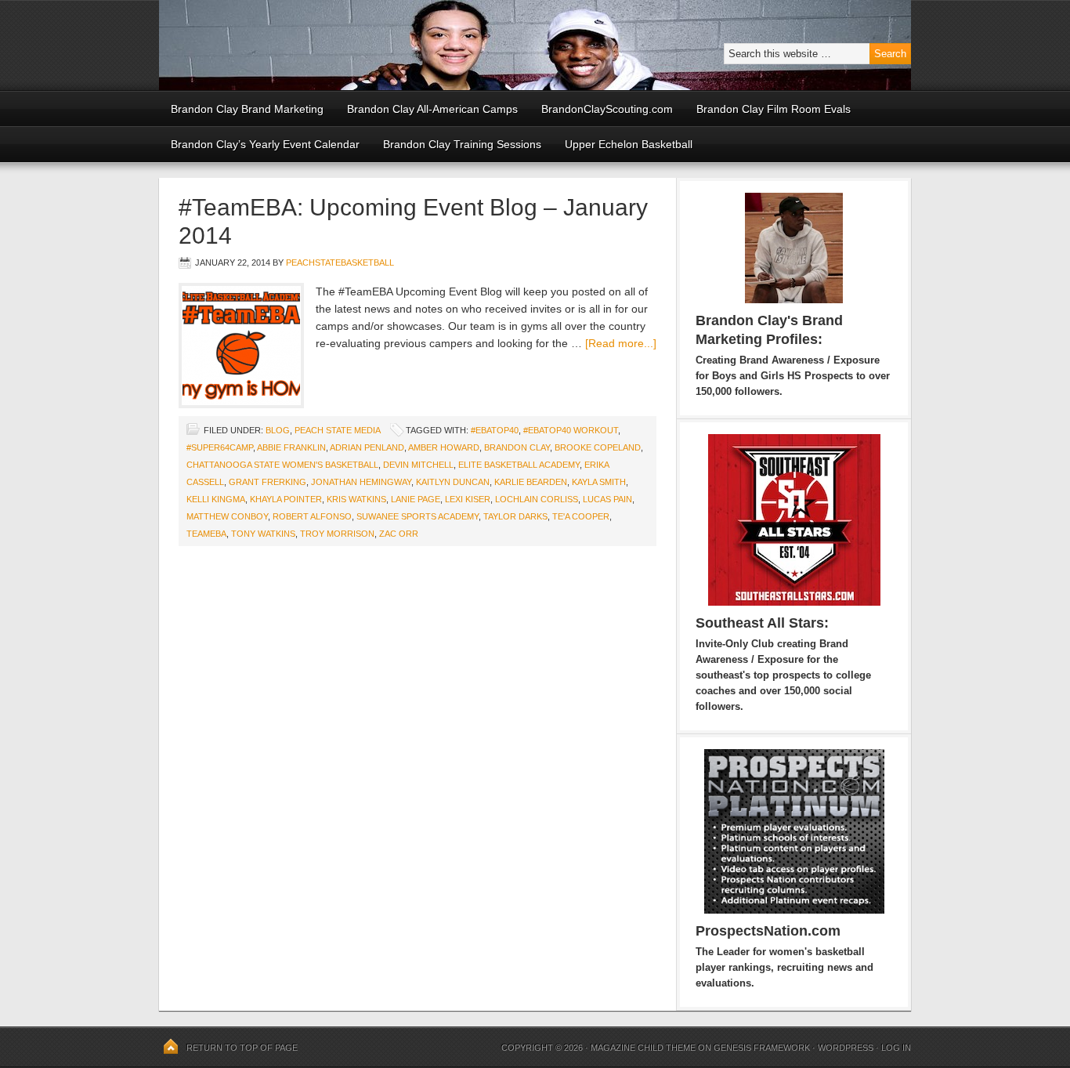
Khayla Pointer (286, 499)
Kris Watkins (356, 499)
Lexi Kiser (467, 499)
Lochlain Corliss (536, 499)
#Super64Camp (219, 447)
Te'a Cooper (580, 516)
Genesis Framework (762, 1047)
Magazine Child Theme (643, 1047)
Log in (896, 1047)
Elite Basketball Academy (519, 464)
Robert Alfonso (312, 516)
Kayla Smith (599, 482)
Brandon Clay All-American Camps (432, 109)
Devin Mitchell (418, 464)
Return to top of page (242, 1047)
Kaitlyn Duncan (453, 482)
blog (278, 430)
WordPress (845, 1047)
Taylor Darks (515, 516)
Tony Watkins (263, 533)
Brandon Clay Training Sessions (462, 144)
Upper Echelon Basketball (628, 144)
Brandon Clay (517, 447)
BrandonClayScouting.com (607, 109)
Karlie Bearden (530, 482)
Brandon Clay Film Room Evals (773, 109)
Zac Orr (398, 533)
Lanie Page (415, 499)
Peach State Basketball (351, 45)
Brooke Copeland (598, 447)
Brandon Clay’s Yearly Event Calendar (265, 144)
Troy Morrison (337, 533)
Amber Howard (443, 447)
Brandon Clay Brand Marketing (247, 109)
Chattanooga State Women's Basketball (282, 464)
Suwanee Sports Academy (417, 516)
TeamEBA (206, 533)
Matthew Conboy (227, 516)
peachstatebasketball (340, 262)
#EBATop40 (495, 430)
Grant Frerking (267, 482)
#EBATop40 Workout (570, 430)
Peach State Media (337, 430)
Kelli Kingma (215, 499)
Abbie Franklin (291, 447)
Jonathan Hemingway (361, 482)
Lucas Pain (607, 499)
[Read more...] (620, 343)
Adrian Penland (367, 447)
